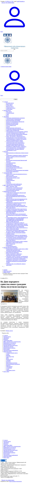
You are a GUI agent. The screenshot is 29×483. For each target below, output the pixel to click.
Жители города (10, 106)
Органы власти (7, 110)
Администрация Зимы (6, 66)
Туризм (8, 126)
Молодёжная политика (11, 176)
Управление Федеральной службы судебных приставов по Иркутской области (17, 242)
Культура (8, 181)
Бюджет (8, 159)
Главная (5, 269)
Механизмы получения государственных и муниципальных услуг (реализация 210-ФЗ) (16, 236)
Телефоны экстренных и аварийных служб (16, 210)
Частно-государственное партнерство (15, 121)
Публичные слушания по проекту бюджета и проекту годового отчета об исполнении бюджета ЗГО (17, 156)
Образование (9, 179)
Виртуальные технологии (15, 481)
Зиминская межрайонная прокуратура (15, 195)
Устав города (9, 105)
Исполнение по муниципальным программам (17, 170)
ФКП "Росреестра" (10, 243)
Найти (15, 99)
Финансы (5, 151)
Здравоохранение (10, 180)
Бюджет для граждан (11, 169)
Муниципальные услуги (9, 448)
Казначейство (9, 164)
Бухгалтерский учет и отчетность (14, 167)
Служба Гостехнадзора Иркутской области (16, 209)
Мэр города (9, 111)
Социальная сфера (7, 172)
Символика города (10, 108)
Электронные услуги (11, 150)
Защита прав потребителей (12, 130)
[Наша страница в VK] (2, 478)
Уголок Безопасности (11, 246)
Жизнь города (9, 330)
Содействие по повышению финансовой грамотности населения (16, 193)
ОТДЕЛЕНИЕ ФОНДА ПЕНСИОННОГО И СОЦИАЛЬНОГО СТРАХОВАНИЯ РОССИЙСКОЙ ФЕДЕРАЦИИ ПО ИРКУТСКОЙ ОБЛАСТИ (17, 219)
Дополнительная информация (10, 455)
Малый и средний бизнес (12, 123)
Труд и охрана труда (11, 125)
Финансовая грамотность (12, 171)
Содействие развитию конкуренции (15, 129)
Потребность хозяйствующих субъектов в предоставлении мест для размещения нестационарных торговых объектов (16, 148)
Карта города (9, 104)
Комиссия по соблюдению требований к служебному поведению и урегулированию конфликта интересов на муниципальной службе (16, 260)
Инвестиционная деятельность (13, 127)
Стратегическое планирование (13, 119)
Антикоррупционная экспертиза (14, 251)
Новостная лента (7, 271)
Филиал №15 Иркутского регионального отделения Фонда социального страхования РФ (16, 215)
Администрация (10, 113)
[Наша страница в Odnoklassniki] (1, 478)
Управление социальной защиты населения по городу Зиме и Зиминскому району (16, 231)
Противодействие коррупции (10, 247)
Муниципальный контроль (12, 190)
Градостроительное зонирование (14, 189)
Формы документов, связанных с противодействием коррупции (14, 254)
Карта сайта (6, 457)
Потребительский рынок (12, 124)
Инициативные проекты (9, 452)
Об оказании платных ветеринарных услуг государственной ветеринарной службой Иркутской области (16, 239)
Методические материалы (12, 252)
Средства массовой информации (14, 184)
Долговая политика (11, 162)
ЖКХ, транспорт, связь (11, 186)
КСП (7, 115)
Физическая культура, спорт (13, 177)
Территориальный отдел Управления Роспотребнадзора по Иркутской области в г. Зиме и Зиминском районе (17, 227)
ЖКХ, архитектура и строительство (12, 185)
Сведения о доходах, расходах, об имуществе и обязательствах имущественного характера (17, 257)
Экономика (6, 116)
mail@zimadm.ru (21, 1)
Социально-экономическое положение (15, 118)
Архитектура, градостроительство (14, 187)
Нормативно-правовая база (12, 166)
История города (10, 103)
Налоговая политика (11, 165)
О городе (5, 101)
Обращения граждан (8, 451)
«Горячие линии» (10, 233)
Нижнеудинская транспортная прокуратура (16, 199)
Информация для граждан (9, 191)
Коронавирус (9, 245)
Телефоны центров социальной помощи (15, 232)
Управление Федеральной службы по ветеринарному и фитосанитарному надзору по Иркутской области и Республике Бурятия (17, 224)
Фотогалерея (9, 109)
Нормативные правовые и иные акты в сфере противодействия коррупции (17, 249)
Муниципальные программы (13, 120)
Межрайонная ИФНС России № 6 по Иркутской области (15, 212)
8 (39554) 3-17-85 (9, 1)
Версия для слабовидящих (7, 2)
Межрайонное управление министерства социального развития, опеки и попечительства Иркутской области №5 (16, 204)
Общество (8, 182)
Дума (7, 114)
